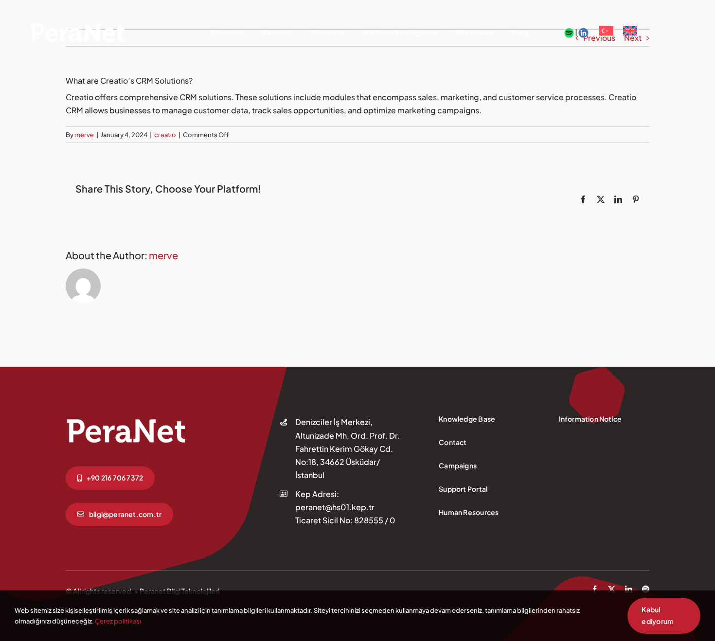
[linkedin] (628, 589)
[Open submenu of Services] (297, 33)
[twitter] (611, 589)
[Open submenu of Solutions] (350, 33)
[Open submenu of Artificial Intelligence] (443, 33)
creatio (165, 135)
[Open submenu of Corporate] (497, 33)
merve (84, 135)
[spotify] (645, 589)
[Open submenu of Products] (248, 33)
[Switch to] (606, 33)
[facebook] (594, 589)
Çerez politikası (118, 621)
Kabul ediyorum (658, 615)
